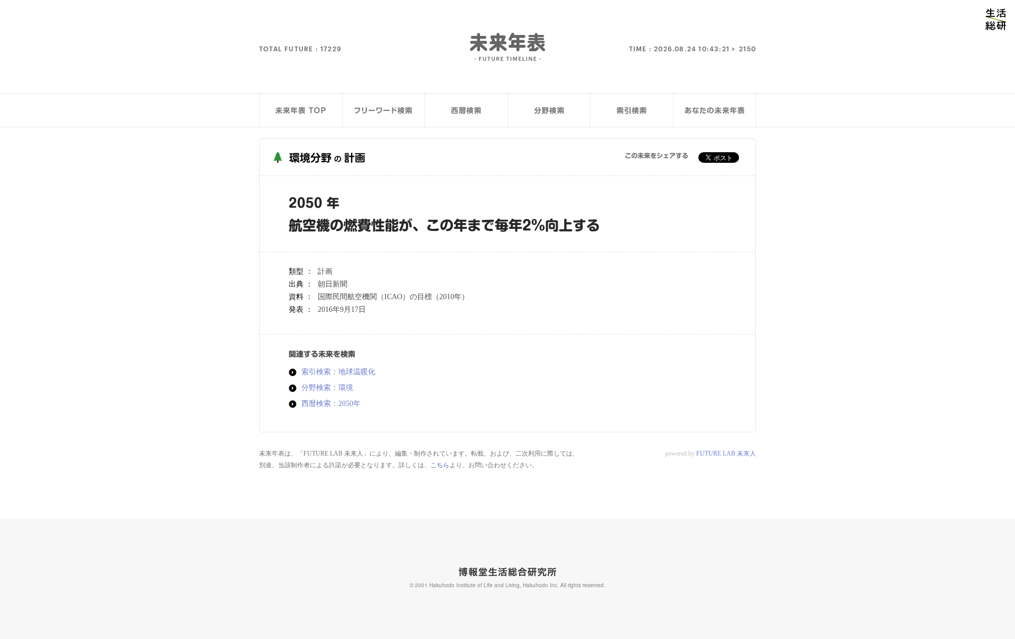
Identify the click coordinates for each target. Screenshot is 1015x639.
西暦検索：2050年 (331, 404)
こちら (439, 465)
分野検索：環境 (327, 388)
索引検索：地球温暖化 (338, 372)
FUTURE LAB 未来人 (726, 453)
